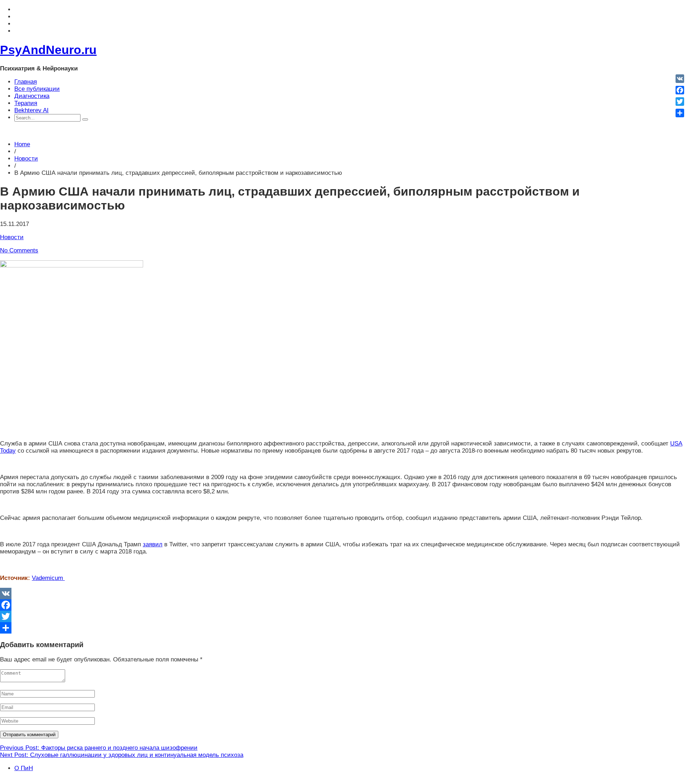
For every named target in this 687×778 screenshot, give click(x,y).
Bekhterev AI (31, 110)
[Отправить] (343, 628)
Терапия (25, 103)
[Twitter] (343, 616)
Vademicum (48, 578)
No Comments (19, 250)
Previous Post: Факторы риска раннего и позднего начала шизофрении (99, 747)
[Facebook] (343, 605)
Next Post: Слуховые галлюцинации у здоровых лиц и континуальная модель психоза (121, 755)
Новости (26, 158)
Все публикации (37, 88)
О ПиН (23, 768)
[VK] (343, 593)
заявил (152, 544)
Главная (25, 81)
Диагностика (31, 96)
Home (22, 144)
